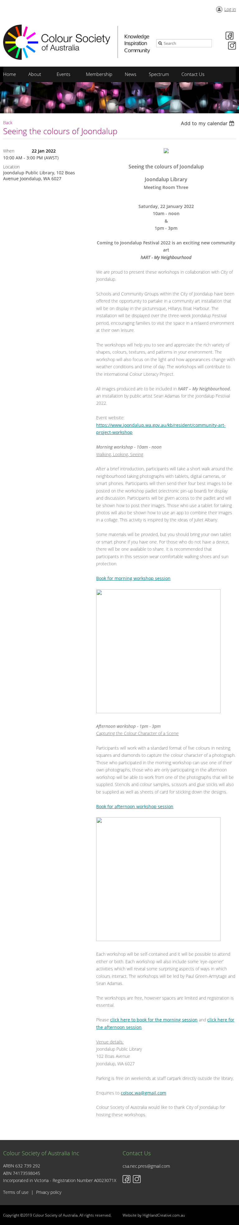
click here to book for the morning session (154, 1020)
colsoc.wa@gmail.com (143, 1093)
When (8, 151)
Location (11, 167)
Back (7, 122)
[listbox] (208, 123)
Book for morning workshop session (133, 578)
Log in (230, 9)
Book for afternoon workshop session (134, 806)
